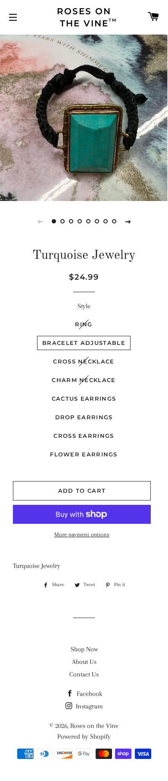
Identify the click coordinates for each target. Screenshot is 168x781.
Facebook (88, 694)
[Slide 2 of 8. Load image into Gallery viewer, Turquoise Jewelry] (62, 221)
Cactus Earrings (84, 398)
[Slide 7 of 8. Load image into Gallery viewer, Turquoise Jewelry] (105, 221)
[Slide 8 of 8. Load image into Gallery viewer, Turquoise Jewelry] (114, 221)
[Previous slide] (40, 221)
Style (84, 306)
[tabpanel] (84, 116)
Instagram (88, 706)
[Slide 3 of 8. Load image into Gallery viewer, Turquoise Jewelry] (71, 221)
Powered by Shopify (84, 736)
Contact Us (84, 674)
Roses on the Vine (94, 726)
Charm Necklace (83, 379)
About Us (84, 662)
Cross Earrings (83, 435)
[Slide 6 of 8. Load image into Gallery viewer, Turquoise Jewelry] (97, 221)
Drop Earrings (84, 417)
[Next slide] (127, 221)
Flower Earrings (84, 454)
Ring (83, 324)
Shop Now (84, 649)
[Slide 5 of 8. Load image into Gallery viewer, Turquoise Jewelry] (88, 221)
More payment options (81, 534)
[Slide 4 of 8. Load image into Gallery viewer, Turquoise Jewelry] (79, 221)
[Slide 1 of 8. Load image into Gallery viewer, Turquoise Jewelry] (54, 221)
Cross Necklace (83, 361)
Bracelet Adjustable (83, 342)
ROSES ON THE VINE (87, 17)
